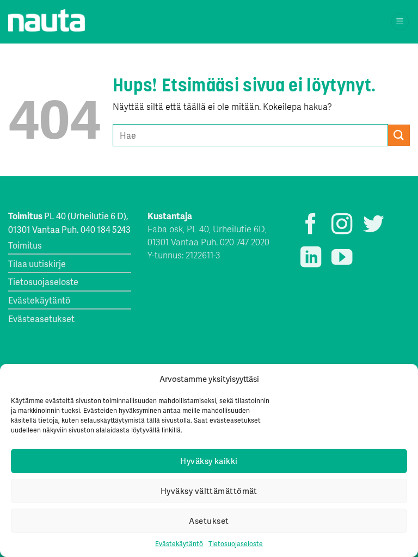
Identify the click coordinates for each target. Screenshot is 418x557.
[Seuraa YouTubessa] (341, 258)
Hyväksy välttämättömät (209, 491)
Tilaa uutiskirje (37, 263)
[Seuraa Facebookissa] (310, 225)
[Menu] (400, 22)
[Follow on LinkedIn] (310, 258)
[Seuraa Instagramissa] (341, 225)
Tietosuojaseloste (235, 543)
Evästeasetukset (41, 318)
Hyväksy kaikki (208, 461)
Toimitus (25, 245)
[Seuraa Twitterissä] (373, 225)
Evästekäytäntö (179, 543)
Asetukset (209, 521)
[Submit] (399, 135)
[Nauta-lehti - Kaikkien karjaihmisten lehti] (46, 20)
